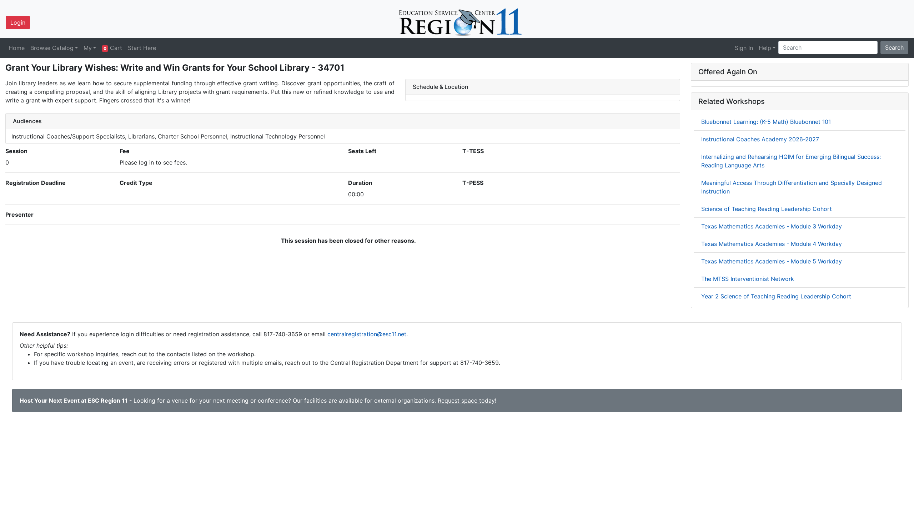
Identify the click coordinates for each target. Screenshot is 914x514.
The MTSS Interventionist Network (747, 278)
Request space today (466, 400)
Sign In (744, 47)
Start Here (142, 47)
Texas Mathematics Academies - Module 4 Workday (771, 243)
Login (17, 22)
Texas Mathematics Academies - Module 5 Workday (771, 261)
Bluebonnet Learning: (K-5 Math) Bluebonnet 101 (766, 121)
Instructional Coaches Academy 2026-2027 (760, 139)
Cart (113, 47)
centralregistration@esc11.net (366, 334)
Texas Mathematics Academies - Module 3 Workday (771, 226)
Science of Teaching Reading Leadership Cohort (766, 208)
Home (17, 47)
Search (894, 47)
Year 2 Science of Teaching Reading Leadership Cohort (776, 296)
